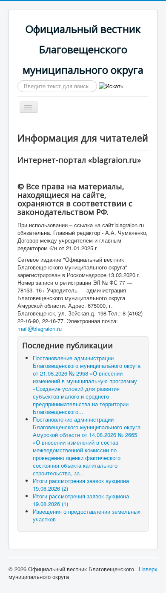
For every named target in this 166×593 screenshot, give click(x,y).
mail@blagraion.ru (39, 328)
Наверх (148, 569)
